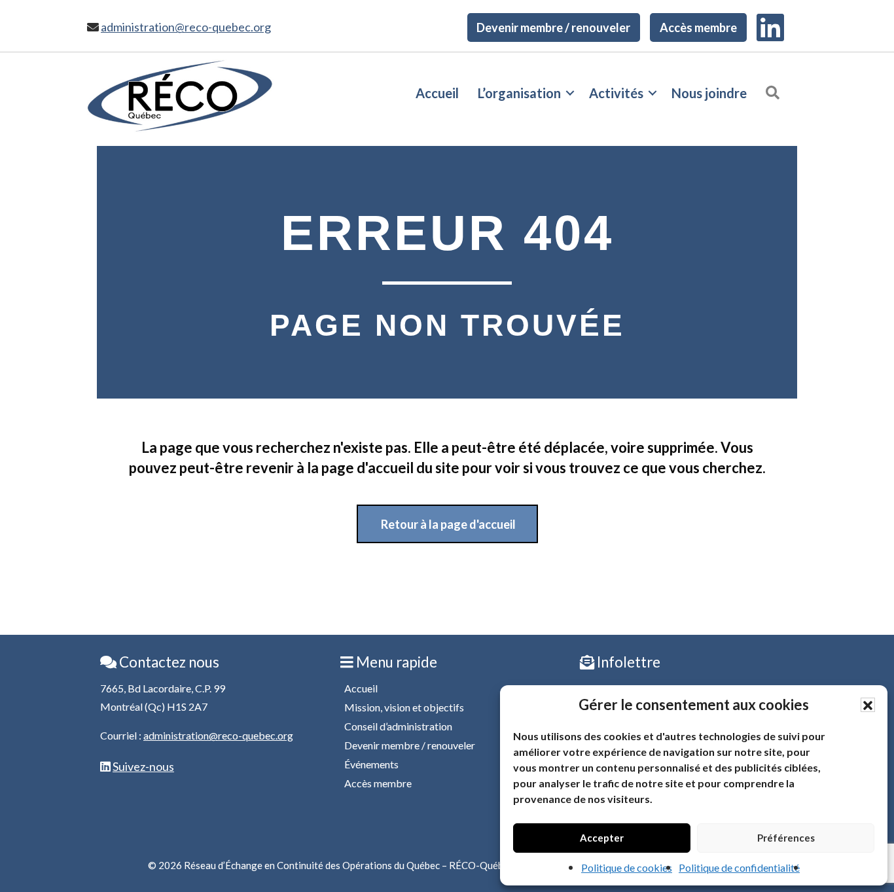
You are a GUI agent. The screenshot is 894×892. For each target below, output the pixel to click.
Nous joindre (709, 93)
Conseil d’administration (398, 726)
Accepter (602, 838)
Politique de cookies (626, 867)
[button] (867, 704)
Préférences (786, 838)
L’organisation (519, 93)
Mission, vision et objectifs (404, 707)
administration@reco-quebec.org (186, 27)
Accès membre (698, 27)
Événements (371, 764)
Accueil (437, 93)
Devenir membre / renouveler (553, 27)
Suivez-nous (143, 766)
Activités (616, 93)
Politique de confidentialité (739, 867)
